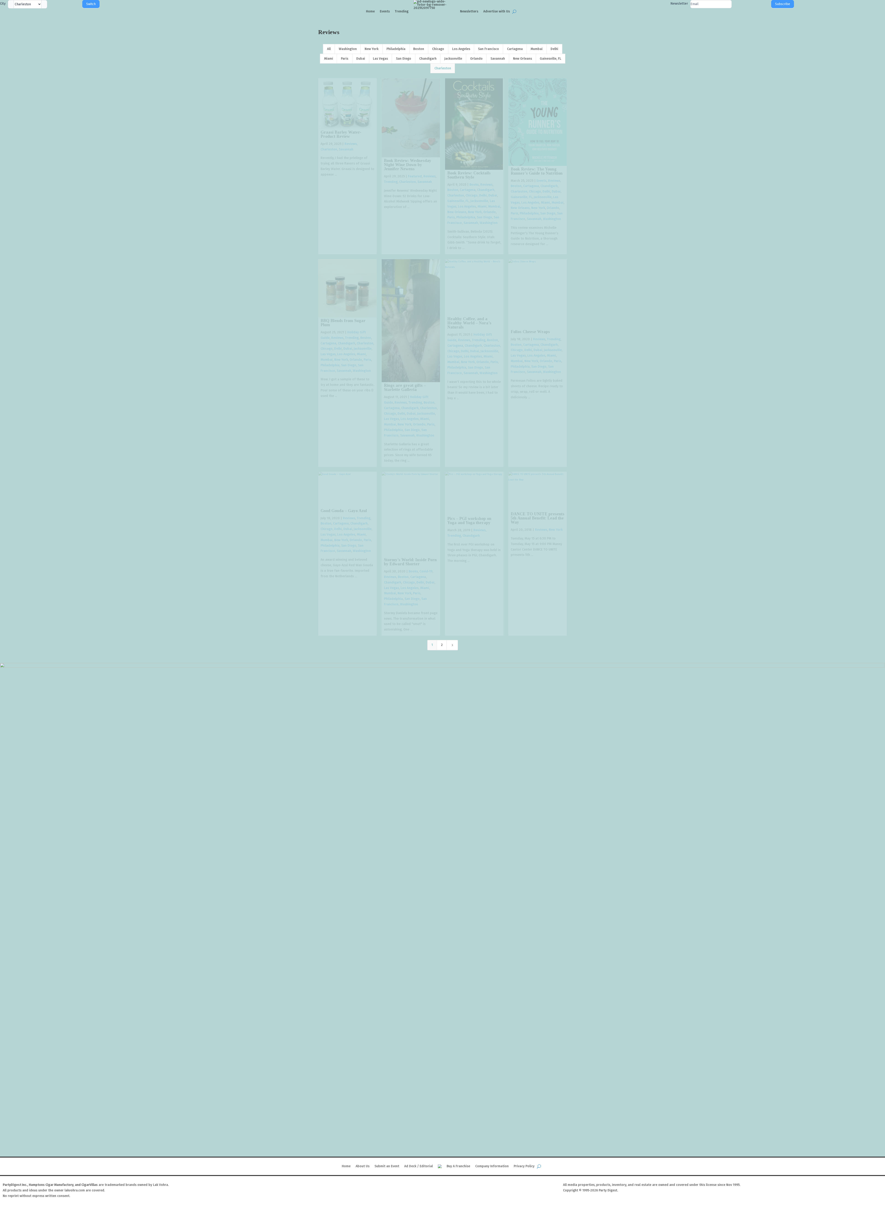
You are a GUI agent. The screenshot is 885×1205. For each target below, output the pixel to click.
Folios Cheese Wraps (530, 331)
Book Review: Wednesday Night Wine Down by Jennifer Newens (407, 164)
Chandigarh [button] (428, 59)
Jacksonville (479, 201)
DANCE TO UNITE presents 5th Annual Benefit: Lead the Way (537, 518)
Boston (452, 190)
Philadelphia (465, 217)
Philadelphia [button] (395, 49)
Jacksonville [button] (453, 59)
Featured (415, 176)
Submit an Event (387, 1166)
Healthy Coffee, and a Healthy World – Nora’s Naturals (469, 323)
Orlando (489, 212)
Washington (489, 223)
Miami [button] (328, 59)
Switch (91, 4)
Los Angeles (467, 206)
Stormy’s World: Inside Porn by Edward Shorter (410, 561)
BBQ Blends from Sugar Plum (343, 322)
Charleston (329, 149)
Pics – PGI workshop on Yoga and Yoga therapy (469, 520)
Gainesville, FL (458, 201)
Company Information (492, 1166)
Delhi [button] (554, 49)
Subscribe (782, 4)
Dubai (492, 195)
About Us (362, 1166)
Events (385, 11)
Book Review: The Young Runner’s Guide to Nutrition (537, 171)
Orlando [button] (476, 59)
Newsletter (679, 3)
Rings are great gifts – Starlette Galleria (405, 387)
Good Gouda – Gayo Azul (344, 510)
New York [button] (371, 49)
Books (474, 185)
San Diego (484, 217)
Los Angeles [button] (461, 49)
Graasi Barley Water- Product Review (341, 134)
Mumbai (494, 206)
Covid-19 (425, 571)
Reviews (351, 144)
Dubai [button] (360, 59)
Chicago (472, 195)
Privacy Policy (524, 1166)
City (3, 3)
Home (370, 11)
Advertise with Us (496, 11)
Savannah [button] (497, 59)
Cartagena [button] (515, 49)
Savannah (346, 149)
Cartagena (467, 190)
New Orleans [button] (522, 59)
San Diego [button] (403, 59)
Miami (482, 206)
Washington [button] (348, 49)
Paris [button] (344, 59)
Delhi (483, 195)
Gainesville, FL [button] (550, 59)
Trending (401, 11)
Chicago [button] (438, 49)
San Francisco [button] (488, 49)
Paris (451, 217)
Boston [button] (418, 49)
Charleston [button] (442, 68)
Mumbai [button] (537, 49)
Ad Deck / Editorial (418, 1166)
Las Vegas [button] (380, 59)
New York (475, 212)
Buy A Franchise (458, 1166)
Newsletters (469, 11)
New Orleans (456, 212)
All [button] (329, 49)
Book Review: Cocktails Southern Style (469, 175)
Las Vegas (328, 354)
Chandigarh (485, 190)
